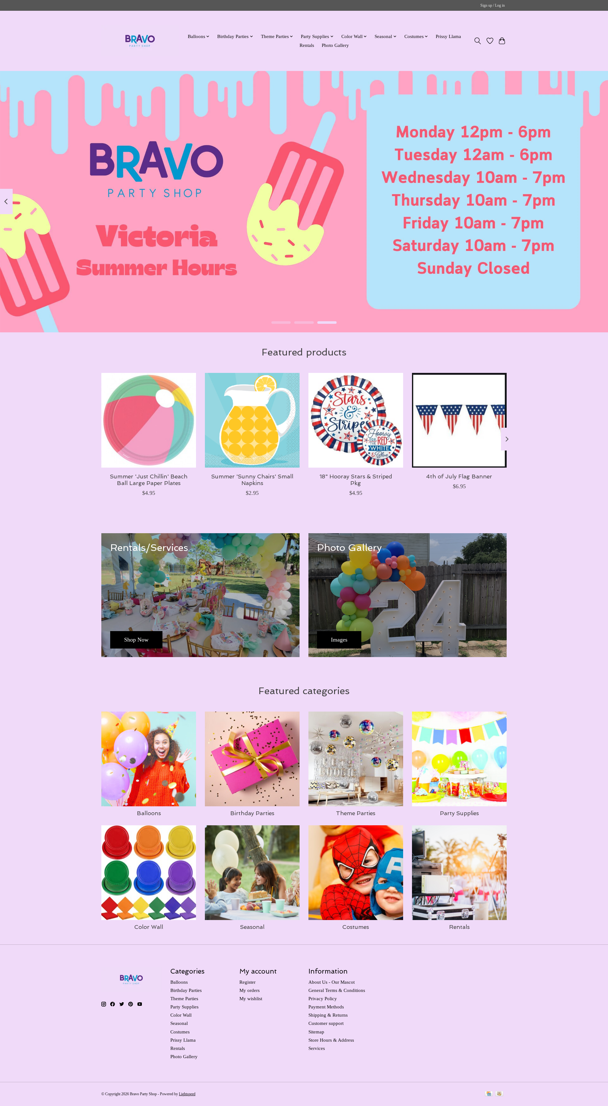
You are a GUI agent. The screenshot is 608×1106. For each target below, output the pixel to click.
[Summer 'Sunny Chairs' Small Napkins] (252, 420)
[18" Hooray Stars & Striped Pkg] (355, 420)
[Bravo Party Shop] (140, 40)
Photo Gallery (335, 45)
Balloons (149, 813)
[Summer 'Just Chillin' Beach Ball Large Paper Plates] (148, 420)
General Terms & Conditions (336, 990)
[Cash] (499, 1094)
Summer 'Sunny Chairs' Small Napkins (252, 479)
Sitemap (316, 1031)
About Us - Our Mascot (331, 982)
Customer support (326, 1023)
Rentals (307, 45)
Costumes (355, 927)
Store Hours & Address (331, 1040)
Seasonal (252, 927)
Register (247, 982)
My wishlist (250, 998)
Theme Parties (355, 813)
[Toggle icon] (477, 41)
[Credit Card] (489, 1094)
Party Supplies (459, 813)
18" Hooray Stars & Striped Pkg (356, 479)
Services (316, 1048)
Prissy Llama (448, 36)
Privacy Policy (322, 998)
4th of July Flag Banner (459, 476)
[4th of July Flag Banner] (459, 420)
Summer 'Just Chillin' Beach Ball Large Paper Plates (148, 479)
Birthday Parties (252, 813)
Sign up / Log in (492, 5)
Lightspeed (187, 1094)
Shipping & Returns (328, 1015)
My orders (249, 990)
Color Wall (148, 927)
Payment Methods (326, 1006)
